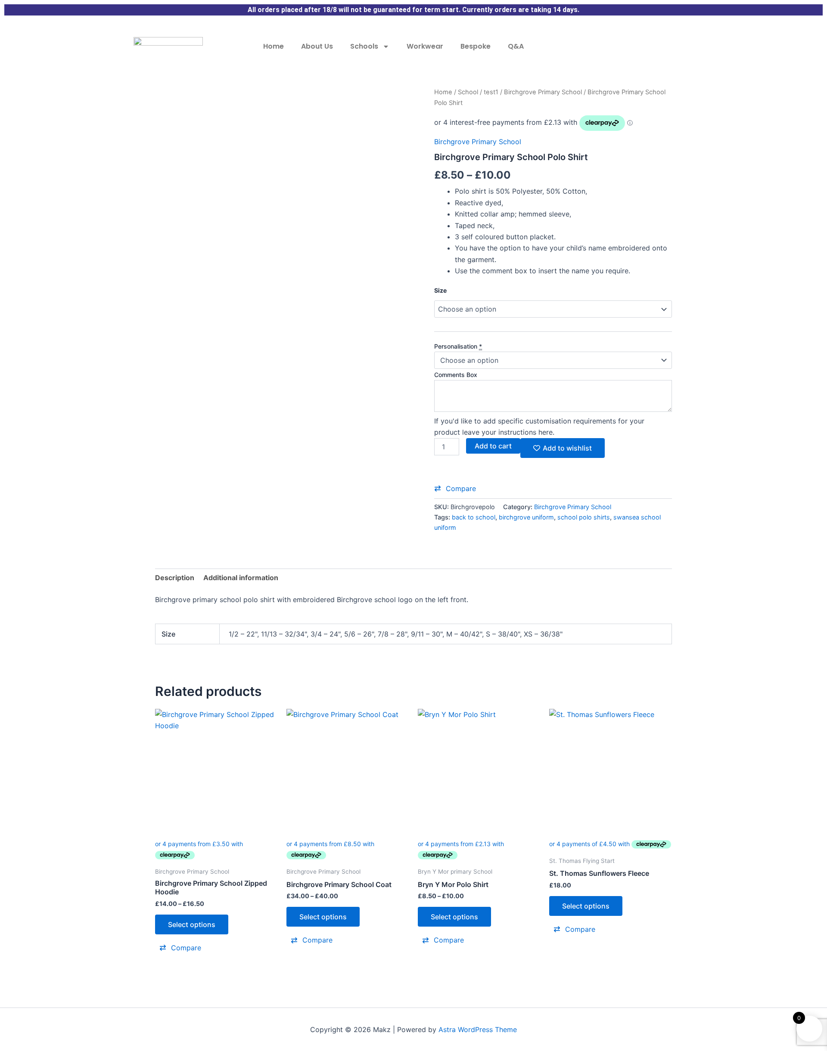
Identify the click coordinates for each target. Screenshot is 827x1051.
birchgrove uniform (526, 517)
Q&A (516, 46)
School (468, 92)
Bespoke (475, 46)
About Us (317, 46)
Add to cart (493, 446)
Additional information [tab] (240, 577)
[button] (455, 488)
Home (273, 46)
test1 (491, 92)
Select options (191, 924)
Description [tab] (174, 577)
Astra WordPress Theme (477, 1029)
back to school (473, 517)
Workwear (425, 46)
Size (440, 290)
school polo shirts (583, 517)
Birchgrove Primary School (543, 92)
